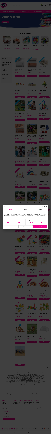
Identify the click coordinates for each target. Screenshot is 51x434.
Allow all (40, 226)
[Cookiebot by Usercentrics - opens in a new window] (42, 206)
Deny (11, 226)
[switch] (19, 222)
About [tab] (40, 209)
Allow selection (25, 226)
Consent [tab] (10, 209)
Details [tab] (25, 209)
